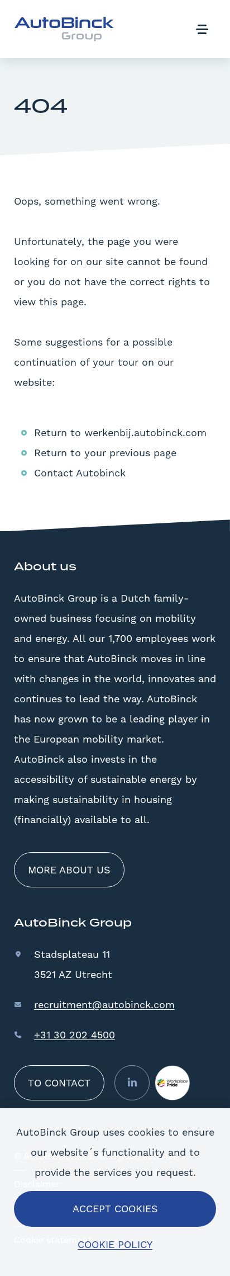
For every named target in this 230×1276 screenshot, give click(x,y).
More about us (69, 870)
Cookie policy (115, 1244)
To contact (59, 1083)
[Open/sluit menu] (202, 29)
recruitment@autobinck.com (104, 1004)
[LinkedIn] (132, 1082)
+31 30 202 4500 (74, 1035)
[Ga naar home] (64, 29)
